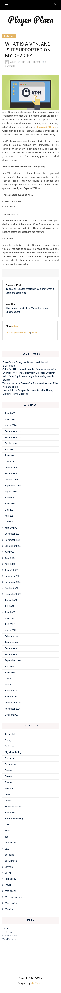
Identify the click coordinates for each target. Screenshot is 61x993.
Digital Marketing (13, 752)
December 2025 (13, 431)
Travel (8, 884)
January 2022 (11, 642)
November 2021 (13, 654)
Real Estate (10, 842)
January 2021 (11, 696)
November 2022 (13, 581)
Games (8, 782)
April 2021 (10, 684)
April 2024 (10, 515)
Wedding (9, 908)
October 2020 (11, 714)
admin (13, 61)
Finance (9, 770)
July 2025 (9, 449)
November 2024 (13, 473)
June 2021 (10, 672)
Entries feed (8, 931)
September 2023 (13, 545)
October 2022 (11, 588)
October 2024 (11, 479)
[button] (6, 5)
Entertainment (12, 764)
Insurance (10, 812)
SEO (7, 848)
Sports (8, 872)
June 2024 (10, 503)
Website (36, 332)
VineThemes (37, 983)
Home (8, 800)
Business (9, 746)
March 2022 (11, 630)
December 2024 (13, 467)
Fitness (8, 776)
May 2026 (10, 419)
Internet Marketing (14, 818)
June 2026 (10, 413)
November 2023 (13, 539)
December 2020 (13, 702)
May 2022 (10, 618)
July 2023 (9, 551)
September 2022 (13, 594)
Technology (9, 36)
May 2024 (10, 509)
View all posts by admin (18, 332)
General (9, 788)
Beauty (8, 740)
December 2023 (13, 533)
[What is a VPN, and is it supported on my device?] (30, 92)
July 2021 (9, 666)
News (7, 830)
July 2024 (9, 497)
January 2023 (11, 569)
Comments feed (10, 935)
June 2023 (10, 557)
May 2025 (10, 461)
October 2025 (11, 443)
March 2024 (11, 521)
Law (7, 824)
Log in (5, 928)
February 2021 (12, 690)
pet (6, 836)
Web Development (14, 896)
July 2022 (9, 606)
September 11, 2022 (30, 61)
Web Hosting (11, 902)
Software (9, 866)
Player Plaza (30, 19)
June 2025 (10, 455)
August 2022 (11, 600)
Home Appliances (13, 806)
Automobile (10, 734)
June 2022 (10, 612)
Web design (10, 890)
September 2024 (13, 485)
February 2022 (12, 636)
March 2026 (11, 425)
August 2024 (11, 491)
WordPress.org (9, 939)
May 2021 (10, 678)
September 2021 (13, 660)
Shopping (9, 854)
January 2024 (11, 527)
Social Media (11, 860)
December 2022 (13, 575)
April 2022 (10, 624)
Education (10, 758)
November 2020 (13, 708)
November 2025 (13, 437)
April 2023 (10, 563)
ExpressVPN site (46, 127)
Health (8, 794)
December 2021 (13, 648)
